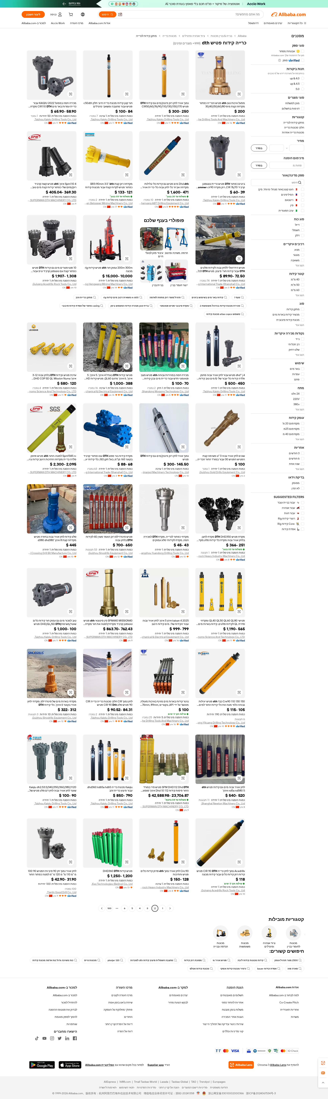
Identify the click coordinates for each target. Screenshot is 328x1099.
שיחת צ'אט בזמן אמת (120, 1002)
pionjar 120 (113, 960)
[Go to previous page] (170, 908)
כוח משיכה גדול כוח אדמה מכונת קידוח (52, 960)
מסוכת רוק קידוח (193, 960)
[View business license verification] (198, 1093)
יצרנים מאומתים (178, 995)
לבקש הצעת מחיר (178, 1002)
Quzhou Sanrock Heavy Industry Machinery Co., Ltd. (220, 556)
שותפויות (72, 1024)
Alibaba (242, 35)
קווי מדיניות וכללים (232, 1031)
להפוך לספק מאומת (66, 1016)
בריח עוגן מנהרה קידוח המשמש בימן (129, 305)
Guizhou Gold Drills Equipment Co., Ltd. (222, 472)
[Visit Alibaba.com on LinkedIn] (67, 1038)
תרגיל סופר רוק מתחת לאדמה (165, 297)
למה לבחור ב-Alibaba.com (284, 995)
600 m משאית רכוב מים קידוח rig (121, 297)
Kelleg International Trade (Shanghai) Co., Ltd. (220, 284)
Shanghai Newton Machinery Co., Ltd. (223, 803)
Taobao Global (179, 1081)
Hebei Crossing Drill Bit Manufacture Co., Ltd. (51, 553)
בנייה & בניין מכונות (221, 35)
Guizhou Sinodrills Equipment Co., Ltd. (110, 553)
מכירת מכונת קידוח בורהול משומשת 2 (220, 305)
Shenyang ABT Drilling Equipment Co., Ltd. (164, 203)
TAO (193, 1081)
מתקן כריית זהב (84, 297)
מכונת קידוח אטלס (199, 968)
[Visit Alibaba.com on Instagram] (52, 1038)
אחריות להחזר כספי (232, 1002)
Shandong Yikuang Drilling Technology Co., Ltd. (220, 722)
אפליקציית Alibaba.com (99, 1064)
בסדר (259, 148)
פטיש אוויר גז (220, 960)
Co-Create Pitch (289, 1002)
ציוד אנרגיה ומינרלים (193, 35)
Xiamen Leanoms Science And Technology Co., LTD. (51, 391)
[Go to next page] (101, 908)
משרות (295, 1016)
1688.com (125, 1081)
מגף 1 (237, 297)
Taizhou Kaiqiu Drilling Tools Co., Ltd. (168, 119)
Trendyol (204, 1081)
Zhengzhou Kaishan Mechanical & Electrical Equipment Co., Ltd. (164, 636)
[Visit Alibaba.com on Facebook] (75, 1038)
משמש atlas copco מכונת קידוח (223, 314)
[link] (323, 1063)
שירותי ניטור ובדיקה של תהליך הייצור (223, 1024)
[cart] (70, 15)
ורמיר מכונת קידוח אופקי (233, 968)
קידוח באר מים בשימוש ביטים (207, 297)
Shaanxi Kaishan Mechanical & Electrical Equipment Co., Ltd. (107, 391)
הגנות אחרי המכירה (232, 1016)
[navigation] (277, 472)
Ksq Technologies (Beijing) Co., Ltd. (111, 883)
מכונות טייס (90, 960)
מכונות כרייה (169, 35)
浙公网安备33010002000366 (226, 1093)
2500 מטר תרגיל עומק (286, 960)
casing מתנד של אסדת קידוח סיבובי (80, 305)
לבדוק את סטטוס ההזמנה (63, 1009)
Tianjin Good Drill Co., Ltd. (61, 892)
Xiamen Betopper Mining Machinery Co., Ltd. (107, 203)
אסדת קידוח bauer (267, 968)
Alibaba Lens (278, 1064)
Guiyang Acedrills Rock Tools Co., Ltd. (54, 284)
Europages (219, 1081)
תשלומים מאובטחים (231, 995)
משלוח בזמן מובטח (232, 1009)
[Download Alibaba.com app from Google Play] (42, 1065)
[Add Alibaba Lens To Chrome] (241, 1065)
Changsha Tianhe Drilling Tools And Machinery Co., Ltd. (220, 119)
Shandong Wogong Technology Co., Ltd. (165, 391)
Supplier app (155, 1064)
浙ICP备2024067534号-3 (261, 1093)
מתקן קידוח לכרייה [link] (146, 35)
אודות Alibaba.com (287, 987)
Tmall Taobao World (145, 1081)
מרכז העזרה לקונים (121, 995)
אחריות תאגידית (289, 1009)
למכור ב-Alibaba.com (65, 995)
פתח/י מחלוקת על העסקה (118, 1009)
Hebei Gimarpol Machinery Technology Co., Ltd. (164, 472)
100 (109, 908)
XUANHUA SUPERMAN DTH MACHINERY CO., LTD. (51, 200)
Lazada (164, 1081)
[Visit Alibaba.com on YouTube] (44, 1038)
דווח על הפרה (124, 1031)
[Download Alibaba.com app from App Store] (70, 1065)
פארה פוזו (293, 968)
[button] (120, 14)
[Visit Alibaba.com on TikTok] (37, 1038)
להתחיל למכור (69, 1002)
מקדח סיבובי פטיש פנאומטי (174, 305)
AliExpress (110, 1081)
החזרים (128, 1016)
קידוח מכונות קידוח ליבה (250, 960)
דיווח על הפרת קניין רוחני (118, 1024)
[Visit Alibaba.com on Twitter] (59, 1038)
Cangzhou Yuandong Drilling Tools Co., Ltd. (164, 553)
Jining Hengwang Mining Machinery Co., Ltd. (107, 284)
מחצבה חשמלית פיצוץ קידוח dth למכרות (151, 960)
